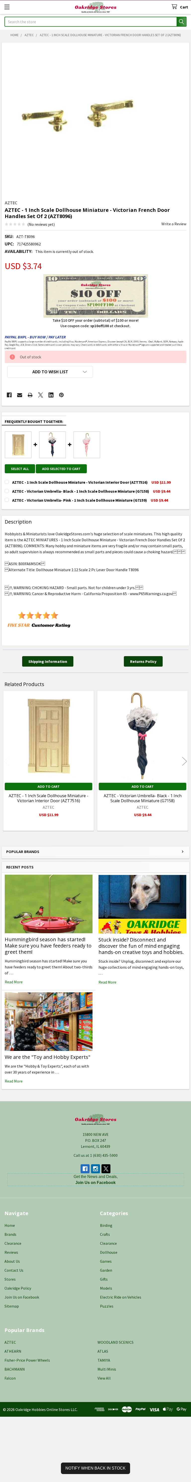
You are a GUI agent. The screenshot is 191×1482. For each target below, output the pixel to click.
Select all (20, 469)
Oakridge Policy (17, 1288)
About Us (12, 1261)
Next (185, 761)
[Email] (19, 394)
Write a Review (173, 223)
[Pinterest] (61, 394)
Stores (10, 1279)
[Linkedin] (51, 394)
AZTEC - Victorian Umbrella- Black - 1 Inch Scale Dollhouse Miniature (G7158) (143, 798)
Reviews (11, 1252)
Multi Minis (106, 1369)
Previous (6, 761)
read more (14, 981)
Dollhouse (108, 1252)
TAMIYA (103, 1360)
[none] (79, 119)
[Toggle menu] (7, 7)
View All (104, 1378)
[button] (50, 372)
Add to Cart (49, 786)
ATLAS (102, 1351)
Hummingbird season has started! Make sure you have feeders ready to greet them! (48, 945)
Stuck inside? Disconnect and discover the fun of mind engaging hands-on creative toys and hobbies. (141, 945)
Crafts (105, 1234)
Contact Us (13, 1270)
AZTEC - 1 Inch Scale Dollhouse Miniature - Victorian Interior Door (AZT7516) (48, 798)
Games (106, 1261)
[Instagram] (95, 1168)
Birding (106, 1225)
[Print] (30, 394)
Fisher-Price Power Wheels (27, 1360)
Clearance (12, 1243)
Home (9, 1225)
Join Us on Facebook (21, 1297)
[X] (40, 394)
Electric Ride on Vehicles (120, 1297)
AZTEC (10, 1342)
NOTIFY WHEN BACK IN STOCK (95, 1468)
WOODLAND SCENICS (115, 1342)
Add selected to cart (61, 469)
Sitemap (11, 1306)
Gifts (104, 1279)
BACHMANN (14, 1369)
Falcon (10, 1378)
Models (106, 1288)
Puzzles (106, 1306)
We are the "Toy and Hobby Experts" (47, 1057)
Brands (10, 1234)
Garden (106, 1270)
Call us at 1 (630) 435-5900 (96, 1155)
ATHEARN (12, 1351)
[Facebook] (9, 394)
